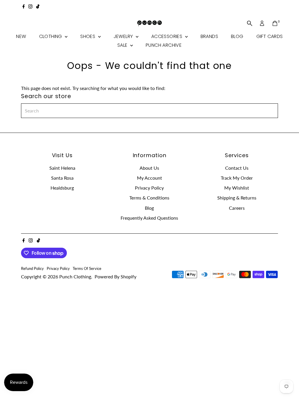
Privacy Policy (149, 187)
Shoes (88, 36)
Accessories (167, 36)
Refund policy (32, 268)
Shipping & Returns (236, 197)
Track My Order (237, 178)
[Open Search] (249, 23)
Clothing (51, 36)
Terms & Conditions (149, 197)
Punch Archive (164, 45)
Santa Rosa (62, 178)
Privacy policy (58, 268)
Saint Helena (62, 168)
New (21, 36)
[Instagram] (30, 7)
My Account (149, 178)
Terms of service (87, 268)
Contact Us (236, 168)
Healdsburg (62, 187)
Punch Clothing (75, 276)
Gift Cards (269, 36)
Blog (237, 36)
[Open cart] (275, 23)
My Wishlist (236, 187)
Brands (209, 36)
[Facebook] (23, 7)
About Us (149, 168)
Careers (237, 208)
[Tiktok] (38, 7)
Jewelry (124, 36)
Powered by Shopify (115, 276)
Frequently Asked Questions (149, 218)
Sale (123, 45)
